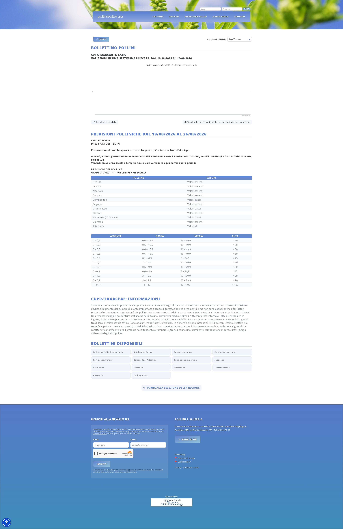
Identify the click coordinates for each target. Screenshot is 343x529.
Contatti (239, 16)
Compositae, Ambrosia (185, 360)
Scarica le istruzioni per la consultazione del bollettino (218, 122)
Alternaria (98, 375)
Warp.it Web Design (186, 458)
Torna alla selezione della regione (173, 387)
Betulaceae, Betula (143, 352)
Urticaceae (179, 367)
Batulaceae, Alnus (183, 352)
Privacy (178, 467)
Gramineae (98, 367)
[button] (6, 522)
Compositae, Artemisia (145, 360)
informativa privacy (100, 434)
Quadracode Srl (184, 461)
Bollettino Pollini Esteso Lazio (108, 352)
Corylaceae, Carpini (102, 360)
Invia (246, 9)
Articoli (174, 16)
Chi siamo (158, 16)
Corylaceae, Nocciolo (225, 352)
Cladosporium (140, 375)
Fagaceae (219, 360)
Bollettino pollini (196, 16)
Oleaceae (138, 367)
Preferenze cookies (191, 467)
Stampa (102, 39)
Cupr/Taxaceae (222, 367)
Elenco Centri (221, 16)
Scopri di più (189, 439)
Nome (96, 440)
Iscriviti (102, 464)
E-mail (133, 440)
